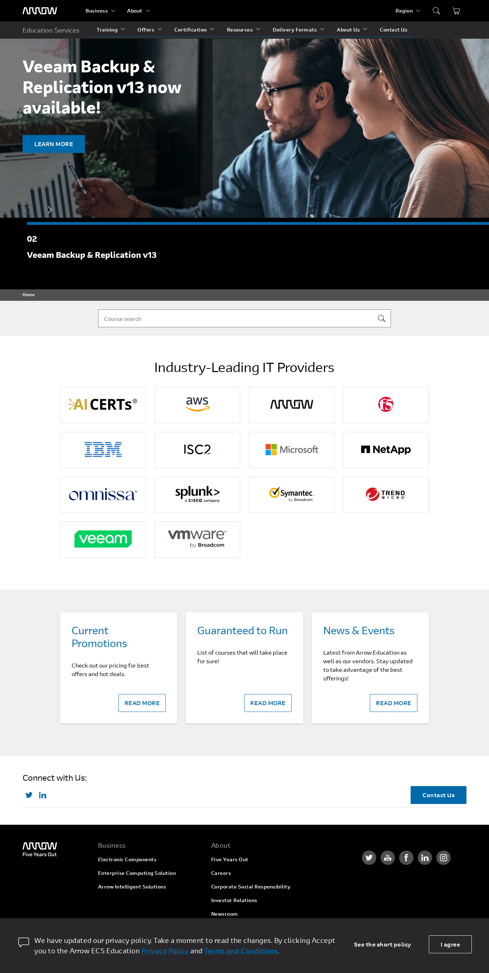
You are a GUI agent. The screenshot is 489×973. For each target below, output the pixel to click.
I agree (450, 944)
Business (97, 10)
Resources (240, 29)
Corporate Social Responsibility (251, 886)
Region (404, 10)
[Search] (381, 318)
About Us (348, 29)
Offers (145, 29)
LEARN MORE (53, 144)
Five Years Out (229, 859)
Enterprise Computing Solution (137, 873)
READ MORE (142, 703)
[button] (49, 210)
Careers (221, 873)
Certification (190, 29)
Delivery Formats (295, 29)
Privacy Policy (165, 950)
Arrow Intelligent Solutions (132, 886)
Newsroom (224, 913)
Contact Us (393, 29)
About (134, 10)
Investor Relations (234, 900)
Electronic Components (127, 859)
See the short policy (382, 944)
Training (107, 29)
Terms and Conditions (240, 950)
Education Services (51, 30)
